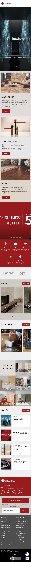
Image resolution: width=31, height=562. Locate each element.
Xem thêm (6, 111)
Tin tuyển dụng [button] (20, 541)
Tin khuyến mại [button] (20, 537)
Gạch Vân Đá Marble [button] (21, 520)
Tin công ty (15, 416)
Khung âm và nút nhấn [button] (6, 542)
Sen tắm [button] (3, 541)
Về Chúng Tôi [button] (4, 520)
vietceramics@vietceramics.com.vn (13, 488)
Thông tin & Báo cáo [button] (6, 522)
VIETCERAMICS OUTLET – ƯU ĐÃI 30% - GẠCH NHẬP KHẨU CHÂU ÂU (20, 433)
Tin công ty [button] (19, 539)
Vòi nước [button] (3, 533)
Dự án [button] (2, 523)
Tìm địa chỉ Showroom (16, 500)
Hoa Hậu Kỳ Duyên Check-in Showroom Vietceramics (19, 462)
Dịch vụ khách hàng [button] (6, 527)
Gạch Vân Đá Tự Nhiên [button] (22, 522)
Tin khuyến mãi (16, 431)
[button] (14, 66)
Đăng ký (24, 510)
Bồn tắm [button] (3, 539)
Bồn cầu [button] (3, 537)
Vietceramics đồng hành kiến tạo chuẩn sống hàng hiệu (21, 418)
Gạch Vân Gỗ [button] (19, 527)
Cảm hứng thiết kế (16, 445)
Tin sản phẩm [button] (19, 535)
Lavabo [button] (3, 535)
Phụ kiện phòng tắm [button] (6, 544)
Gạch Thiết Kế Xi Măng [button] (22, 523)
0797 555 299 (7, 485)
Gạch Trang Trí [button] (20, 525)
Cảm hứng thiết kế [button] (21, 533)
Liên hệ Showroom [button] (5, 525)
